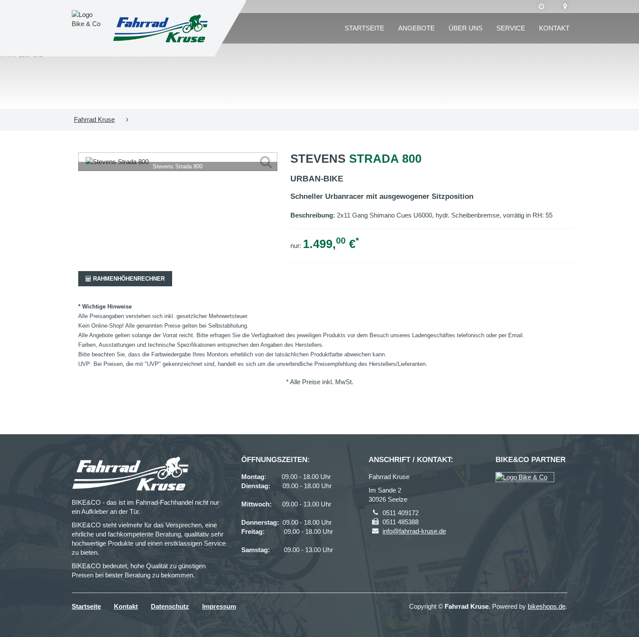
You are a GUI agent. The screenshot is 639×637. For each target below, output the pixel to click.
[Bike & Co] (525, 477)
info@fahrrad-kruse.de (414, 531)
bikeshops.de (547, 606)
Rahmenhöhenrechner (128, 278)
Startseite (364, 28)
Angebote (416, 28)
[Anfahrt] (565, 6)
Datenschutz (170, 606)
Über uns (466, 28)
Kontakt (554, 28)
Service (510, 28)
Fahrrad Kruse (94, 119)
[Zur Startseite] (161, 28)
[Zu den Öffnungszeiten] (541, 6)
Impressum (219, 606)
